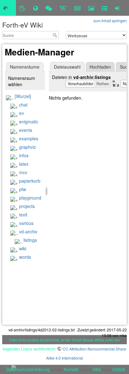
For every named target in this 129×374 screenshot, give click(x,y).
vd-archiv (28, 231)
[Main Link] (8, 8)
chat (23, 104)
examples (28, 138)
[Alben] (91, 8)
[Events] (48, 8)
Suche (56, 35)
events (25, 130)
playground (30, 198)
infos (23, 155)
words (25, 257)
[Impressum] (105, 8)
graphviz (27, 147)
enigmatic (28, 121)
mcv (23, 172)
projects (27, 206)
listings (30, 240)
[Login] (117, 8)
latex (23, 164)
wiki (22, 248)
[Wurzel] (23, 96)
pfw (22, 189)
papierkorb (29, 181)
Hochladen (100, 67)
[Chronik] (35, 8)
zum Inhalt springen (110, 20)
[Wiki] (63, 8)
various (26, 223)
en (21, 113)
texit (23, 214)
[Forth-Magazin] (77, 8)
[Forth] (22, 8)
